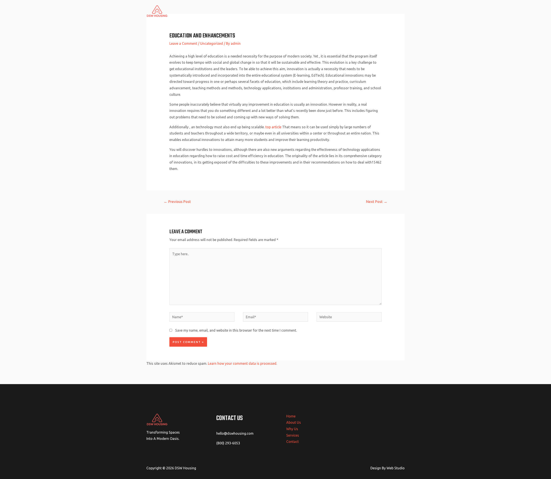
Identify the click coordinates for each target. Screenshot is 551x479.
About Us (337, 11)
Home (318, 11)
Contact (395, 11)
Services (375, 11)
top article (273, 127)
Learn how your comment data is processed (242, 363)
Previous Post (177, 201)
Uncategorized (211, 43)
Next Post (376, 201)
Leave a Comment (183, 43)
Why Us (356, 11)
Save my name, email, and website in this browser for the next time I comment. (236, 330)
